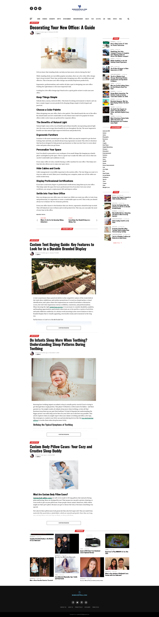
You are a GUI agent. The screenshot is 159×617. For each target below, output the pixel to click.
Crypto (59, 19)
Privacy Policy (79, 607)
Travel (109, 19)
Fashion (105, 155)
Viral (120, 19)
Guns (104, 159)
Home (104, 163)
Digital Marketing (108, 147)
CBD (104, 141)
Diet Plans (106, 145)
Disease (105, 149)
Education (105, 151)
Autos (104, 135)
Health (87, 19)
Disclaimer (87, 607)
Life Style (98, 19)
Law (104, 19)
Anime (38, 19)
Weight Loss (106, 187)
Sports (115, 19)
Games (105, 157)
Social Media (106, 175)
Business (44, 19)
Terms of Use (95, 607)
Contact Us (63, 607)
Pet (104, 171)
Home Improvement (78, 19)
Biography (52, 19)
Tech (92, 19)
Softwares (105, 177)
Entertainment (67, 19)
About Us (70, 607)
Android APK (106, 131)
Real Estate (106, 173)
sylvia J (38, 33)
